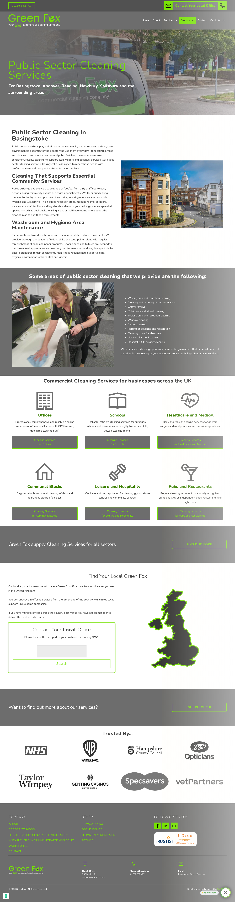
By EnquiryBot (210, 892)
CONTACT (15, 851)
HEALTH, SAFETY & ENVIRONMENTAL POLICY (38, 835)
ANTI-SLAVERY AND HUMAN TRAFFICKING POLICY (42, 840)
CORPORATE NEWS (22, 829)
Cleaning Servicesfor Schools (117, 442)
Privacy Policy (92, 824)
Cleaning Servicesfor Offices (44, 442)
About (156, 20)
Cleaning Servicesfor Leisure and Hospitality (117, 513)
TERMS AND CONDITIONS (98, 835)
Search (61, 664)
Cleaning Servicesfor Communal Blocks (44, 513)
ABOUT (13, 824)
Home (145, 20)
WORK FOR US (18, 846)
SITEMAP (88, 840)
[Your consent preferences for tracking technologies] (6, 896)
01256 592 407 (22, 6)
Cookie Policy (92, 829)
